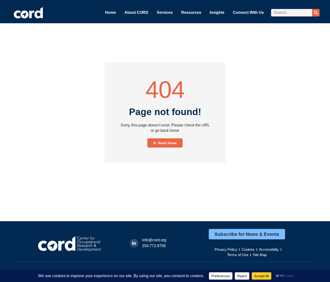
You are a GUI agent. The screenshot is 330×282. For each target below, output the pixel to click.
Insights (217, 12)
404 (165, 90)
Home (110, 12)
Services (165, 12)
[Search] (316, 12)
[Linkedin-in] (134, 243)
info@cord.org (154, 240)
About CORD (136, 12)
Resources (191, 12)
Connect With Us (248, 12)
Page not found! (165, 112)
